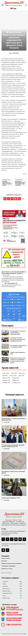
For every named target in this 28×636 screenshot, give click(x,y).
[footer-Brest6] (14, 613)
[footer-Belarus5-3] (14, 608)
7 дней (8, 29)
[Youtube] (20, 539)
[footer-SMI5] (14, 624)
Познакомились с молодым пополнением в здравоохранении (17, 332)
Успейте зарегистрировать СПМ (17, 353)
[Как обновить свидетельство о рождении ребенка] (5, 346)
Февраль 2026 (6, 378)
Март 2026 (21, 375)
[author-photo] (3, 422)
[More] (23, 198)
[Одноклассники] (24, 539)
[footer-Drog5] (14, 619)
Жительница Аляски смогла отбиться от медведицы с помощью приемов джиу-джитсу (18, 360)
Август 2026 (5, 373)
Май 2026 (5, 375)
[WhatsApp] (19, 198)
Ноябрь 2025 (15, 380)
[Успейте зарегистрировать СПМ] (5, 353)
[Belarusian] (11, 8)
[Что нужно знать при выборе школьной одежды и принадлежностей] (5, 339)
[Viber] (7, 550)
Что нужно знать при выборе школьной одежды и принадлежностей (17, 339)
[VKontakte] (16, 539)
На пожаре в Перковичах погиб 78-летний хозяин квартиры (20, 183)
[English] (13, 8)
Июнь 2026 (22, 373)
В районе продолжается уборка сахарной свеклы (6, 183)
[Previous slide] (4, 316)
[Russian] (15, 8)
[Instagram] (7, 539)
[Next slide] (24, 316)
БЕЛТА (24, 174)
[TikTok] (11, 539)
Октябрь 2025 (6, 382)
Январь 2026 (15, 378)
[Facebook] (8, 198)
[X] (12, 198)
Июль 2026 (14, 373)
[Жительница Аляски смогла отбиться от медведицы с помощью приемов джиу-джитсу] (5, 359)
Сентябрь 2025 (16, 382)
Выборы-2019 (17, 29)
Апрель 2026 (13, 375)
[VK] (5, 198)
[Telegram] (15, 198)
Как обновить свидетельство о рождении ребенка (18, 346)
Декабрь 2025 (6, 380)
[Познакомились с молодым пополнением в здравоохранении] (5, 332)
